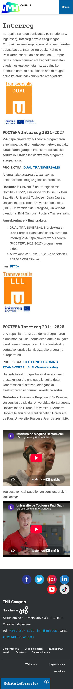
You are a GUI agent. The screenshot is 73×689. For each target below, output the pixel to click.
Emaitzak (21, 652)
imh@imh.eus (47, 630)
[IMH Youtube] (52, 589)
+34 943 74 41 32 (21, 630)
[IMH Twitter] (39, 579)
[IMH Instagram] (52, 579)
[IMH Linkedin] (64, 579)
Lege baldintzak (34, 648)
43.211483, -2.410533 (18, 637)
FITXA (14, 266)
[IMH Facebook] (27, 579)
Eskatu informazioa (21, 683)
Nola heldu (10, 610)
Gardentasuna (11, 648)
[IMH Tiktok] (64, 589)
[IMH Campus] (15, 6)
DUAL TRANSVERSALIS (41, 167)
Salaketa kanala (41, 652)
